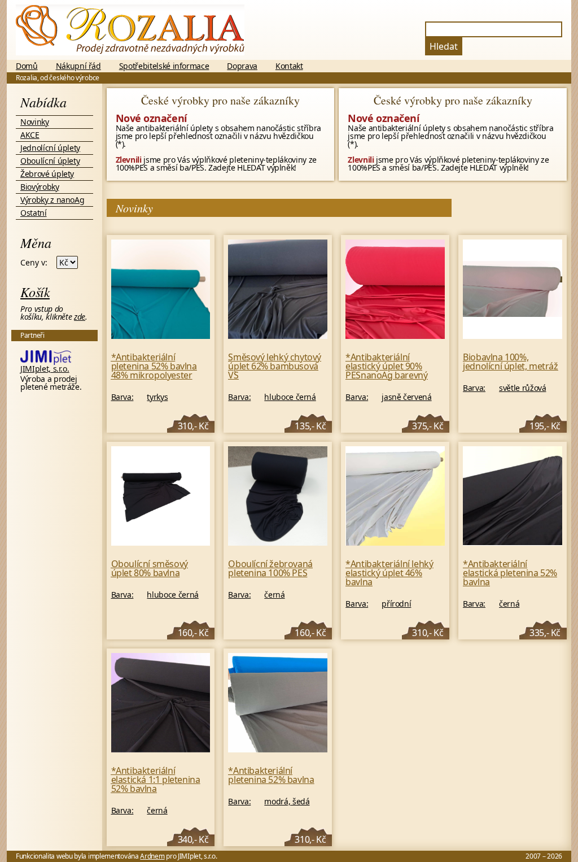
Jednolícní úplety (50, 147)
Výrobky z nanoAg (52, 199)
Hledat (444, 46)
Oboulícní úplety (50, 160)
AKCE (30, 134)
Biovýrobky (39, 186)
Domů (27, 66)
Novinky (34, 121)
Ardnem (152, 856)
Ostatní (33, 212)
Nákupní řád (78, 66)
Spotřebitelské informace (164, 66)
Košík (35, 291)
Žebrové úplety (47, 173)
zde (79, 316)
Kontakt (289, 66)
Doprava (242, 66)
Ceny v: (33, 263)
